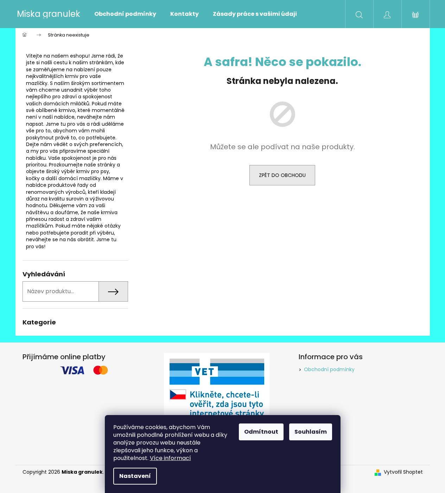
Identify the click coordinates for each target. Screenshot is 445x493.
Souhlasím (310, 432)
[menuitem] (125, 14)
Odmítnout (261, 432)
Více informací (170, 458)
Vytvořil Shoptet (403, 472)
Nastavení (135, 476)
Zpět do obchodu (282, 175)
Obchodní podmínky (329, 369)
